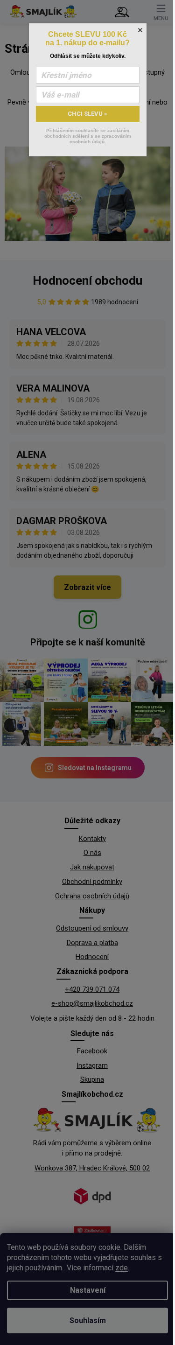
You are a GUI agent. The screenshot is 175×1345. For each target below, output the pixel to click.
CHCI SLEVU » (87, 113)
